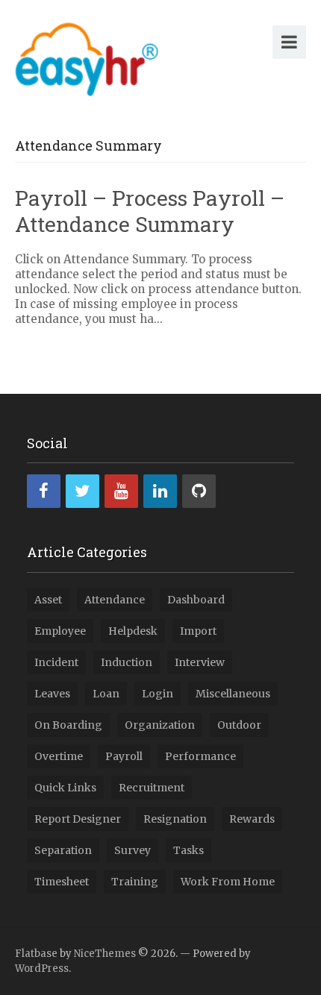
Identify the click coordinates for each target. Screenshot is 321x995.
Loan (106, 693)
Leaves (52, 693)
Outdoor (239, 725)
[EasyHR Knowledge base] (86, 56)
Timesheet (61, 881)
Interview (200, 662)
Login (157, 693)
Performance (200, 756)
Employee (60, 631)
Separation (63, 850)
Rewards (252, 819)
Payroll (124, 756)
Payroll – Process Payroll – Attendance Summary (149, 211)
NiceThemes (105, 953)
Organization (160, 725)
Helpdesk (133, 631)
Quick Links (65, 787)
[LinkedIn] (160, 491)
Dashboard (196, 599)
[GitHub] (199, 491)
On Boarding (68, 725)
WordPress (42, 968)
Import (198, 631)
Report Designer (77, 819)
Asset (48, 599)
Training (134, 881)
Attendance (114, 599)
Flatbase (36, 953)
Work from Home (228, 881)
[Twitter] (82, 491)
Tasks (188, 850)
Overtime (58, 756)
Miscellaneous (233, 693)
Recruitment (151, 787)
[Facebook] (43, 491)
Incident (56, 662)
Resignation (175, 819)
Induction (126, 662)
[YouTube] (121, 491)
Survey (132, 850)
